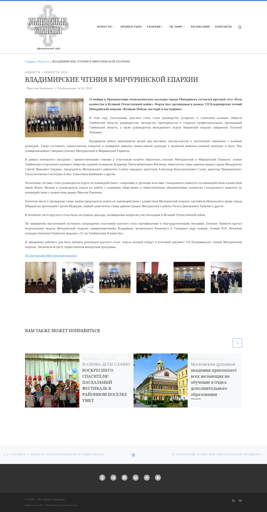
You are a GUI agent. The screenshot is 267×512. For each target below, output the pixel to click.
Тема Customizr (69, 505)
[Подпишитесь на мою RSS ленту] (233, 501)
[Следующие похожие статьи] (237, 343)
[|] (47, 26)
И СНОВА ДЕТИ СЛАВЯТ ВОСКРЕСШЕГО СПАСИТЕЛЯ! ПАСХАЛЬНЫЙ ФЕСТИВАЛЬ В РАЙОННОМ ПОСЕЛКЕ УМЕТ (106, 382)
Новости (43, 61)
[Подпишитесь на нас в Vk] (240, 501)
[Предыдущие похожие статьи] (227, 343)
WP (41, 505)
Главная (30, 61)
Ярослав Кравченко (40, 88)
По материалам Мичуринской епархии (51, 255)
